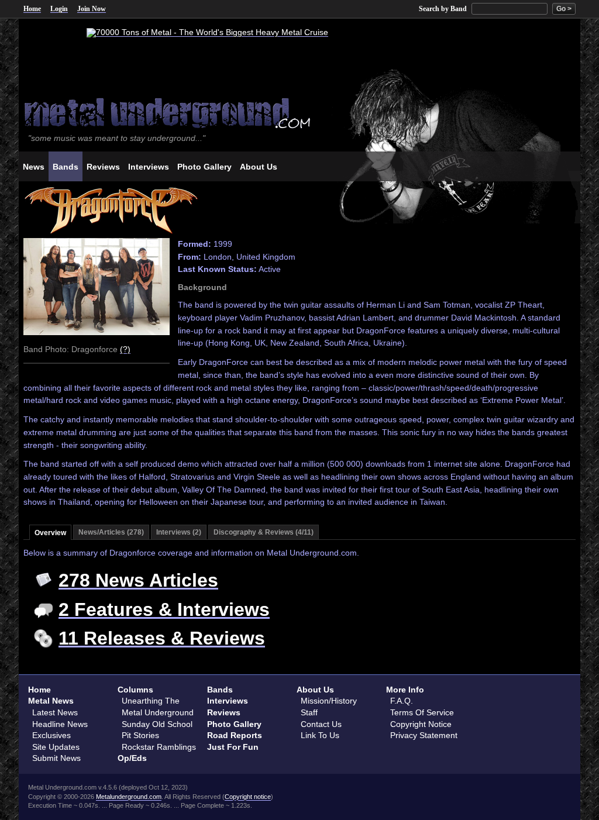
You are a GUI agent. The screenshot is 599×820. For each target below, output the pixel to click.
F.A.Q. (401, 700)
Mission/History (329, 700)
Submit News (56, 758)
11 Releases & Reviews (161, 638)
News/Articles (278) (111, 532)
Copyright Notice (421, 724)
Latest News (55, 712)
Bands (220, 689)
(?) (125, 349)
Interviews (227, 700)
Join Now (91, 9)
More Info (405, 689)
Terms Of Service (422, 712)
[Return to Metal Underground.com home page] (299, 112)
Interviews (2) (178, 532)
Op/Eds (132, 758)
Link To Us (320, 735)
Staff (309, 712)
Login (59, 9)
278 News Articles (138, 580)
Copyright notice (248, 796)
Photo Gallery (234, 724)
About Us (315, 689)
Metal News (51, 700)
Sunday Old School (157, 724)
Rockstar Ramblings (159, 747)
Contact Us (321, 724)
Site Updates (56, 747)
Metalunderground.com (128, 796)
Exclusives (51, 735)
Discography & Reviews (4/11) (264, 532)
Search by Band (443, 9)
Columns (135, 689)
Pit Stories (140, 735)
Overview (50, 533)
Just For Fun (233, 747)
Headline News (60, 724)
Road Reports (234, 735)
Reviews (223, 712)
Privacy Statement (423, 735)
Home (32, 9)
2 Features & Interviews (164, 609)
